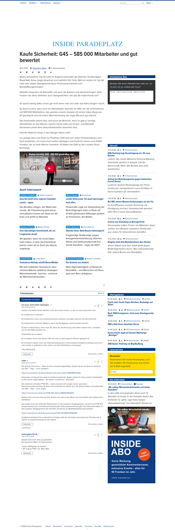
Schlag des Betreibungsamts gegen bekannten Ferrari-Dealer (129, 180)
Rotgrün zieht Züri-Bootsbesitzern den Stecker (129, 242)
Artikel (32, 3)
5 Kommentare (58, 68)
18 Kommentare (131, 218)
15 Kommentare (131, 239)
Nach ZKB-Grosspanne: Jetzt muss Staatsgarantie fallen (131, 314)
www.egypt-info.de (29, 434)
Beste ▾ (101, 293)
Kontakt (98, 526)
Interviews (45, 3)
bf (120, 218)
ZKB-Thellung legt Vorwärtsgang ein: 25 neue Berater (129, 154)
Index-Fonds (87, 95)
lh (120, 150)
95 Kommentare (132, 340)
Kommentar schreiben (31, 300)
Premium (88, 526)
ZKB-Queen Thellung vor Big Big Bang (125, 343)
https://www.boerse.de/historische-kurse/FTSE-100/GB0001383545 (49, 413)
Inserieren (68, 526)
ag (122, 310)
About (56, 3)
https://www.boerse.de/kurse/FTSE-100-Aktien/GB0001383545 (48, 393)
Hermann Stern (39, 68)
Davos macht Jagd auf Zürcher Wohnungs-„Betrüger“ (127, 334)
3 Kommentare (131, 176)
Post (137, 87)
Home (23, 3)
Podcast (139, 384)
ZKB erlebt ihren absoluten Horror (123, 324)
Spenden (79, 526)
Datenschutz (108, 526)
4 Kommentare (131, 150)
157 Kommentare (133, 329)
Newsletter (57, 526)
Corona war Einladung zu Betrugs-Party (126, 222)
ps (121, 239)
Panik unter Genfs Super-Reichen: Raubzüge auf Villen (130, 303)
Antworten (27, 354)
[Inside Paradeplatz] (87, 46)
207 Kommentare (133, 321)
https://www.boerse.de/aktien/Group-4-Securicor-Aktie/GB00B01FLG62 (51, 373)
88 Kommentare (133, 310)
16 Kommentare (131, 198)
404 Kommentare (133, 299)
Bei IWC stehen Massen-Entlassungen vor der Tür (130, 201)
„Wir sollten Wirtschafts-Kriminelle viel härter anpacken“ (129, 388)
